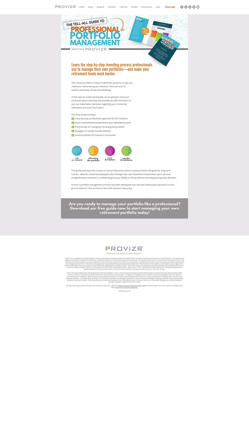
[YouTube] (197, 7)
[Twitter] (193, 7)
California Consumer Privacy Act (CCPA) (129, 286)
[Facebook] (181, 7)
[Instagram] (185, 7)
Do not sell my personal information (126, 287)
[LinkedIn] (189, 7)
